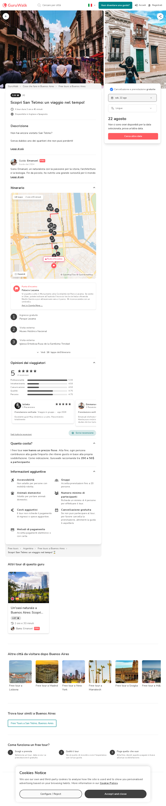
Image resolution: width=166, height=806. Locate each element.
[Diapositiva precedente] (7, 49)
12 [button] (49, 220)
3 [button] (56, 247)
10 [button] (54, 226)
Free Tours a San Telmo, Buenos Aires (32, 723)
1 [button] (58, 254)
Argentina (28, 548)
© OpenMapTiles (68, 275)
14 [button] (48, 208)
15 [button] (51, 209)
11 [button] (51, 225)
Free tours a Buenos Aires (72, 86)
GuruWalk (13, 86)
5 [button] (52, 238)
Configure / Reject (50, 794)
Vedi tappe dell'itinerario (56, 352)
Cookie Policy (109, 783)
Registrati (157, 5)
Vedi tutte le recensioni (21, 434)
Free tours (13, 548)
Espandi (21, 274)
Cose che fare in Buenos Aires (38, 86)
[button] (54, 266)
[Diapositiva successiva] (158, 49)
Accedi (142, 5)
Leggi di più (17, 148)
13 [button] (57, 210)
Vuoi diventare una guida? (115, 5)
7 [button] (51, 231)
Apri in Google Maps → (32, 305)
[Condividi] (160, 16)
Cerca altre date (133, 136)
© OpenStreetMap (85, 275)
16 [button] (50, 206)
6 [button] (54, 233)
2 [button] (54, 256)
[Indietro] (6, 16)
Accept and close (116, 794)
